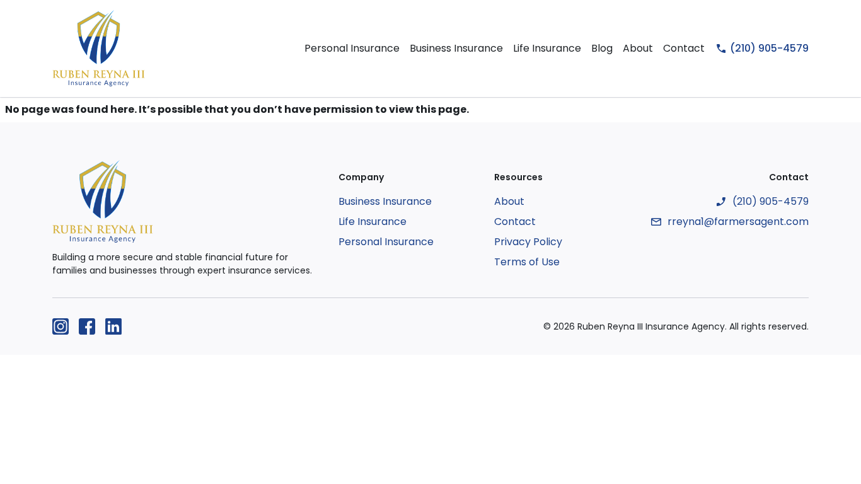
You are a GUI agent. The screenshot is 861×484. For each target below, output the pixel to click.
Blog (602, 48)
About (638, 48)
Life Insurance (547, 48)
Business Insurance (456, 48)
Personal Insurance (352, 48)
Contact (684, 48)
